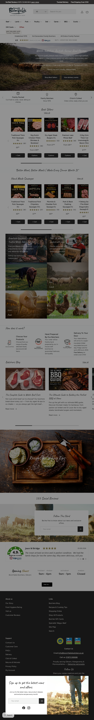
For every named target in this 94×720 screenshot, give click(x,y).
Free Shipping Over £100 (79, 2)
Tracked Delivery (62, 2)
